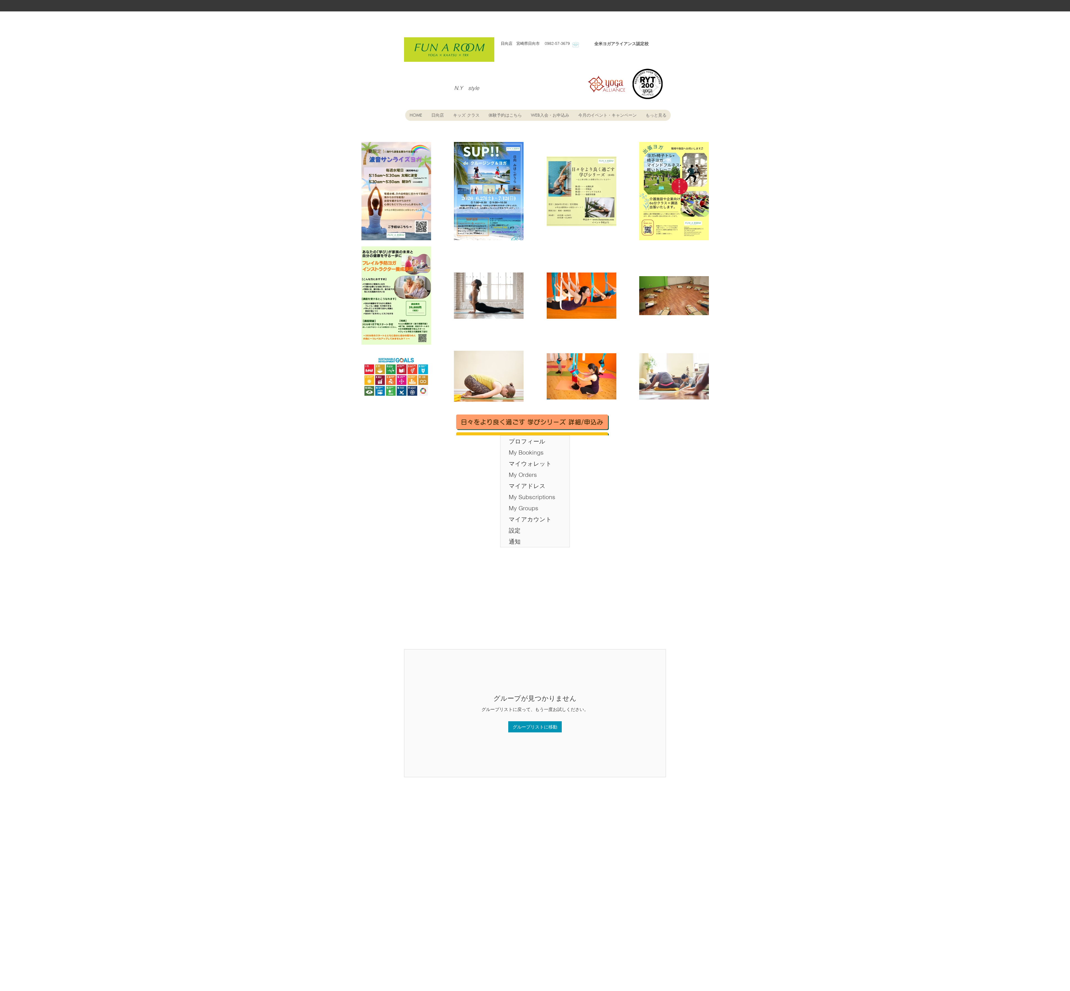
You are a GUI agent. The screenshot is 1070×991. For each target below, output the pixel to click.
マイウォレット (530, 463)
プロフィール (527, 441)
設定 (515, 530)
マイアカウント (530, 519)
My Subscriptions (532, 497)
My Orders (523, 474)
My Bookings (526, 452)
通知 (515, 541)
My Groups (523, 508)
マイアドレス (527, 485)
